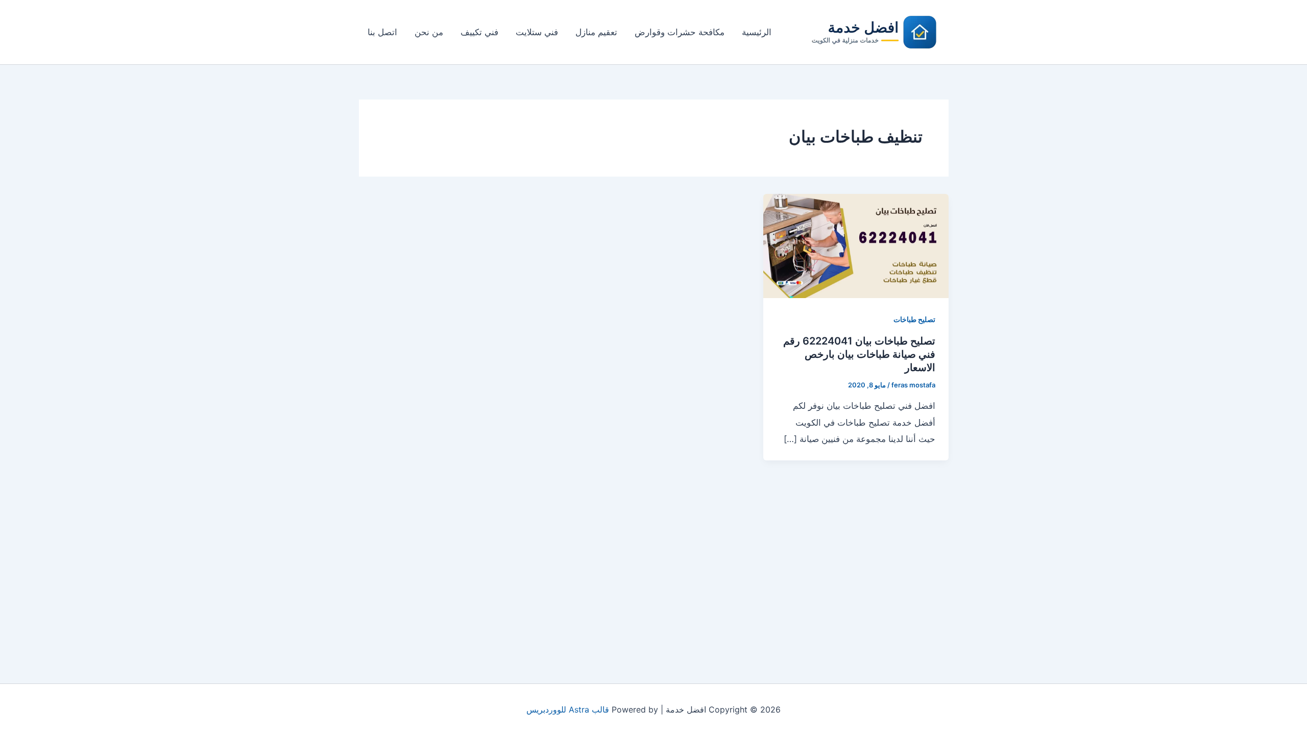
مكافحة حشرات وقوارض (679, 32)
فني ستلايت (537, 32)
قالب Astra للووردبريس (567, 709)
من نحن (429, 32)
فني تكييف (479, 32)
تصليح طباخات (914, 319)
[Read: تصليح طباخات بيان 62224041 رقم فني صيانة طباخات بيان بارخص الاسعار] (855, 245)
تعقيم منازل (596, 32)
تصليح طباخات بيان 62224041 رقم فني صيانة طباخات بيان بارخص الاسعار (859, 354)
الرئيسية (756, 32)
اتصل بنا (382, 32)
